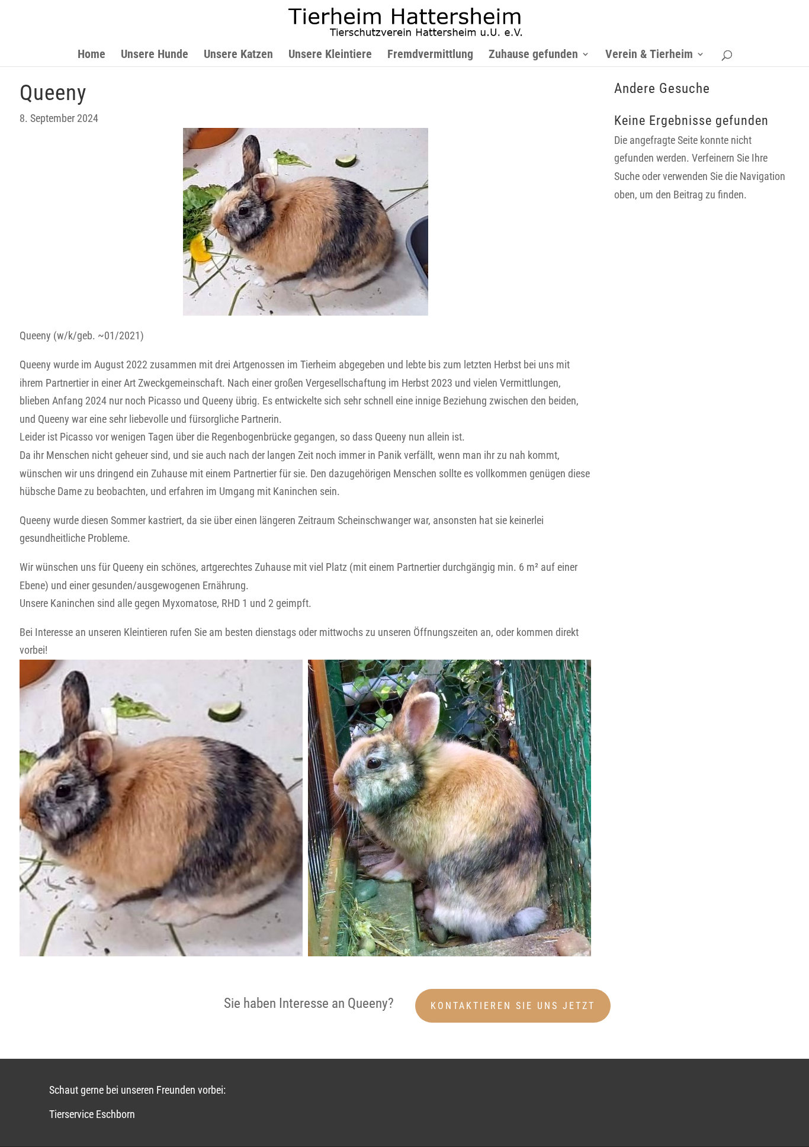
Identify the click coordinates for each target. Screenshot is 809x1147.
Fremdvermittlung (430, 55)
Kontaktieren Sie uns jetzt (513, 1005)
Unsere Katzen (238, 55)
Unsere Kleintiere (330, 55)
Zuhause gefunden (533, 55)
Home (91, 55)
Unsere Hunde (154, 55)
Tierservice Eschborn (92, 1114)
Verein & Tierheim (649, 55)
